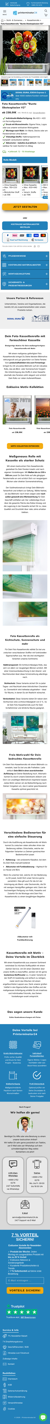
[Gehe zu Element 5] (38, 82)
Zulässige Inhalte (10, 1358)
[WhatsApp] (35, 246)
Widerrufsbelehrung (16, 1397)
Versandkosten (39, 113)
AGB (10, 1385)
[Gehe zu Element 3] (21, 82)
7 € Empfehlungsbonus (13, 1341)
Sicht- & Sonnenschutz (15, 20)
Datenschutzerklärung (17, 1391)
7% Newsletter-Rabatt (17, 1336)
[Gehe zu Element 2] (13, 82)
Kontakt (11, 1364)
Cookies (11, 1409)
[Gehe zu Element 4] (30, 82)
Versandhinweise (15, 1403)
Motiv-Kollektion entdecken (25, 446)
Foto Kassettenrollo (17, 428)
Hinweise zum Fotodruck (18, 1353)
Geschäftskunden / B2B (18, 1347)
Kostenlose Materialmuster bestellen (25, 225)
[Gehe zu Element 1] (4, 82)
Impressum (12, 1379)
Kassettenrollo (33, 20)
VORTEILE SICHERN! (25, 1290)
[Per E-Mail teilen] (38, 246)
